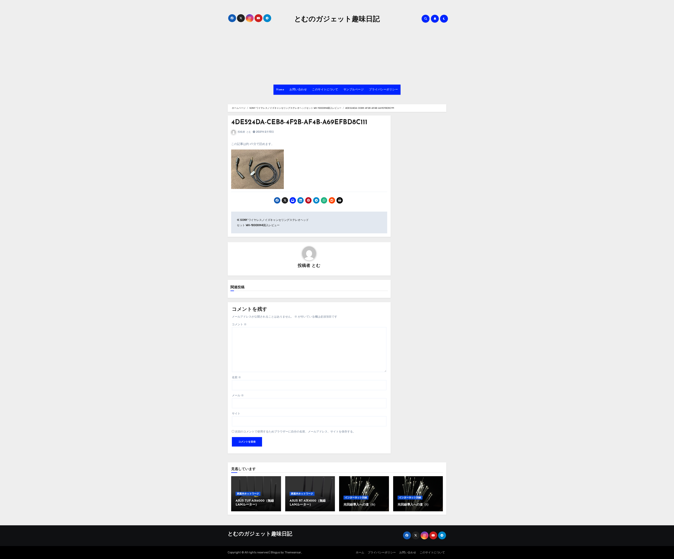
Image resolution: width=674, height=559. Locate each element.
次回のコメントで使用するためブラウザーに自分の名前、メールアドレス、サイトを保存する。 (295, 431)
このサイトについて (325, 89)
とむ (248, 131)
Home (280, 89)
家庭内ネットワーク (248, 493)
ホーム (360, 552)
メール (238, 395)
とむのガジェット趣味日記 (337, 19)
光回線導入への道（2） (360, 504)
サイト (236, 413)
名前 (236, 377)
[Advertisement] (337, 54)
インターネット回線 (356, 497)
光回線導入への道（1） (414, 504)
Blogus (275, 552)
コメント (239, 324)
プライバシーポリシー (383, 89)
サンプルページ (353, 89)
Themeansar (293, 552)
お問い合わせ (298, 89)
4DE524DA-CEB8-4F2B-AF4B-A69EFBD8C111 (299, 122)
